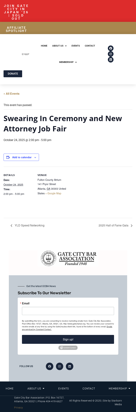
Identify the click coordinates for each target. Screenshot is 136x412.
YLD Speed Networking (29, 225)
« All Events (11, 93)
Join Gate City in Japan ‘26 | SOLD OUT (16, 12)
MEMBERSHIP (66, 62)
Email (25, 303)
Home (44, 45)
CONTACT (90, 45)
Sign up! (68, 339)
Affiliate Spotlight (16, 29)
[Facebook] (111, 48)
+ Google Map (53, 193)
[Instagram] (111, 54)
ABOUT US (57, 45)
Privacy (18, 407)
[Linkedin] (111, 60)
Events (76, 45)
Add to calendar (22, 157)
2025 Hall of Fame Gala (114, 225)
